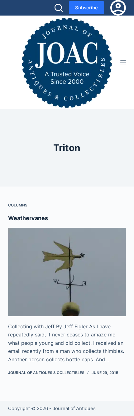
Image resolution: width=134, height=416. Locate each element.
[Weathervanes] (67, 272)
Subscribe (86, 8)
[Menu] (123, 62)
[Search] (59, 8)
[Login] (118, 8)
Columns (17, 205)
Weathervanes (28, 218)
